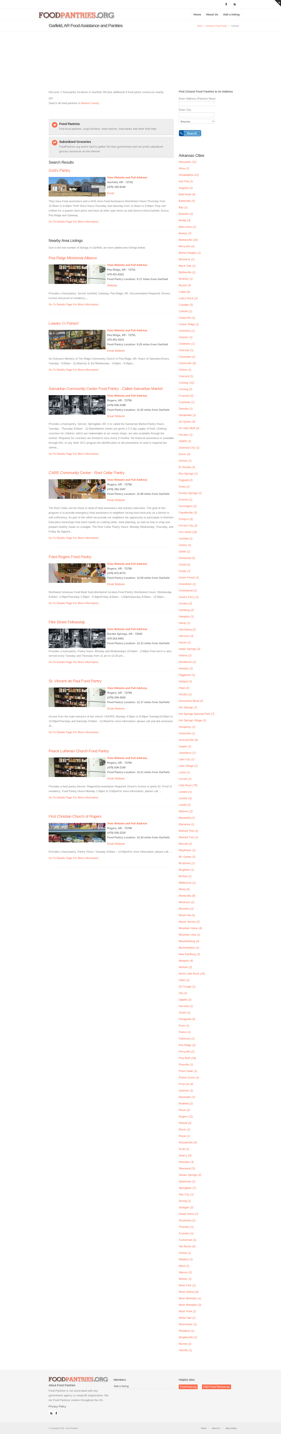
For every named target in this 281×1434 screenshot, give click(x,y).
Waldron (186, 1259)
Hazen (185, 642)
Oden (184, 980)
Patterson (187, 1038)
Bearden (186, 213)
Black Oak (187, 265)
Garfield (186, 538)
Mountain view (189, 934)
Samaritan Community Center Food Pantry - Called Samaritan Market (106, 388)
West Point (187, 1311)
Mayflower (187, 850)
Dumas (185, 460)
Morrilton (186, 908)
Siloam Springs (190, 1175)
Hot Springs (188, 707)
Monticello (187, 895)
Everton (185, 499)
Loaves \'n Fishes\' (64, 323)
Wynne (185, 1343)
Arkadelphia (189, 174)
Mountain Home (190, 928)
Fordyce (186, 519)
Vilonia (185, 1252)
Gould (184, 564)
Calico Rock (188, 298)
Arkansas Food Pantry (216, 26)
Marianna (186, 824)
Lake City (186, 759)
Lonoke (185, 798)
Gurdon (185, 603)
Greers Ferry (189, 597)
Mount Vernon (189, 921)
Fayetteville (188, 512)
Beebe (185, 220)
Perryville (186, 1051)
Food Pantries (77, 16)
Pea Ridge (187, 1045)
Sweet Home (188, 1213)
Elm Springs (188, 473)
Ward (184, 1265)
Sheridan (186, 1162)
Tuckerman (187, 1239)
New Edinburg (189, 954)
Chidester (187, 343)
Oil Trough (187, 986)
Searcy (185, 1155)
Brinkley (186, 278)
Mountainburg (189, 941)
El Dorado (187, 467)
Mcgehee (186, 869)
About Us (212, 14)
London (185, 791)
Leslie (184, 772)
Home (197, 14)
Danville (186, 408)
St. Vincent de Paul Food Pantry (75, 681)
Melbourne (187, 882)
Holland (185, 681)
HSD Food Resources (216, 1386)
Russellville (188, 1142)
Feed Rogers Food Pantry (70, 557)
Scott (184, 1149)
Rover (184, 1129)
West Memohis (190, 1298)
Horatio (185, 694)
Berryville (186, 246)
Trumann (186, 1233)
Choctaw (186, 350)
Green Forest (189, 577)
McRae (185, 876)
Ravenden (187, 1097)
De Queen (187, 421)
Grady (184, 571)
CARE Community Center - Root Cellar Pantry (86, 472)
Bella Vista (187, 226)
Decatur (186, 434)
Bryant (185, 285)
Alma (184, 168)
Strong (185, 1200)
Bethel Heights (190, 252)
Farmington (188, 506)
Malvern (186, 811)
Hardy (184, 623)
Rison (184, 1110)
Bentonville (188, 239)
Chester (186, 337)
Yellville (185, 1350)
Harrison (186, 636)
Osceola (186, 1006)
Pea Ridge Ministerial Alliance (73, 258)
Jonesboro (187, 752)
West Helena (189, 1291)
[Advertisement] (140, 56)
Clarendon (187, 356)
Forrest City (188, 525)
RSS (51, 1413)
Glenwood (187, 558)
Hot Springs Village (192, 720)
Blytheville (187, 272)
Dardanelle (187, 415)
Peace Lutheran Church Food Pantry (79, 751)
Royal (184, 1136)
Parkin (185, 1032)
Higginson (187, 674)
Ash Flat (186, 181)
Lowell (185, 804)
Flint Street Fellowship (67, 622)
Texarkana (187, 1220)
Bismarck (186, 259)
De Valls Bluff (189, 428)
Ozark (184, 1012)
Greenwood (188, 590)
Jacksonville (188, 739)
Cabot (184, 291)
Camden (186, 304)
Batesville (187, 200)
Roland (185, 1123)
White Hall (187, 1317)
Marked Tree (188, 830)
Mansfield (187, 817)
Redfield (186, 1103)
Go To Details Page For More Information (73, 221)
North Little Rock (192, 973)
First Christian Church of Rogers (75, 816)
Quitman (186, 1090)
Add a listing (231, 14)
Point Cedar (188, 1071)
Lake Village (188, 765)
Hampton (186, 616)
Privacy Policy (57, 1406)
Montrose (186, 902)
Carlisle (185, 311)
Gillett (184, 551)
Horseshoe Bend (191, 700)
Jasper (185, 746)
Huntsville (187, 733)
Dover (184, 454)
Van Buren (187, 1246)
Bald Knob (187, 194)
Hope (184, 687)
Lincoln (185, 778)
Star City (186, 1194)
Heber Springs (189, 649)
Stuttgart (186, 1207)
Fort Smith (188, 532)
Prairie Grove (189, 1077)
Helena (185, 655)
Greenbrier (187, 584)
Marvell (185, 843)
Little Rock (188, 785)
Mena (184, 889)
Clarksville (187, 363)
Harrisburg (187, 629)
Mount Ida (187, 915)
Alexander (187, 161)
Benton (185, 233)
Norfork (185, 967)
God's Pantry (59, 170)
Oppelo (185, 999)
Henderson (187, 662)
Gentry (185, 545)
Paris (184, 1025)
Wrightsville (188, 1337)
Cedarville (187, 317)
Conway (186, 382)
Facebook (56, 1413)
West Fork (187, 1285)
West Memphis (190, 1304)
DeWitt (185, 441)
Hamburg (186, 610)
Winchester (188, 1324)
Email (110, 193)
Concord (186, 376)
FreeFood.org (188, 1386)
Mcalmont (187, 863)
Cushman (186, 402)
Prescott (186, 1084)
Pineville (186, 1064)
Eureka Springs (190, 493)
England (186, 480)
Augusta (186, 187)
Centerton (187, 330)
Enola (184, 486)
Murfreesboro (189, 947)
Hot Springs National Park (196, 713)
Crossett (186, 395)
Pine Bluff (187, 1058)
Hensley (186, 668)
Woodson (186, 1330)
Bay (183, 207)
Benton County (90, 103)
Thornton (186, 1226)
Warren (185, 1272)
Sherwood (187, 1168)
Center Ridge (189, 324)
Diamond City (189, 447)
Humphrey (187, 726)
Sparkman (187, 1181)
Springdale (187, 1188)
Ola (183, 993)
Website (112, 285)
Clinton (185, 369)
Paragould (187, 1019)
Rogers (186, 1116)
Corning (185, 389)
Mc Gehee (187, 856)
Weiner (185, 1278)
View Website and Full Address (127, 177)
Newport (186, 960)
